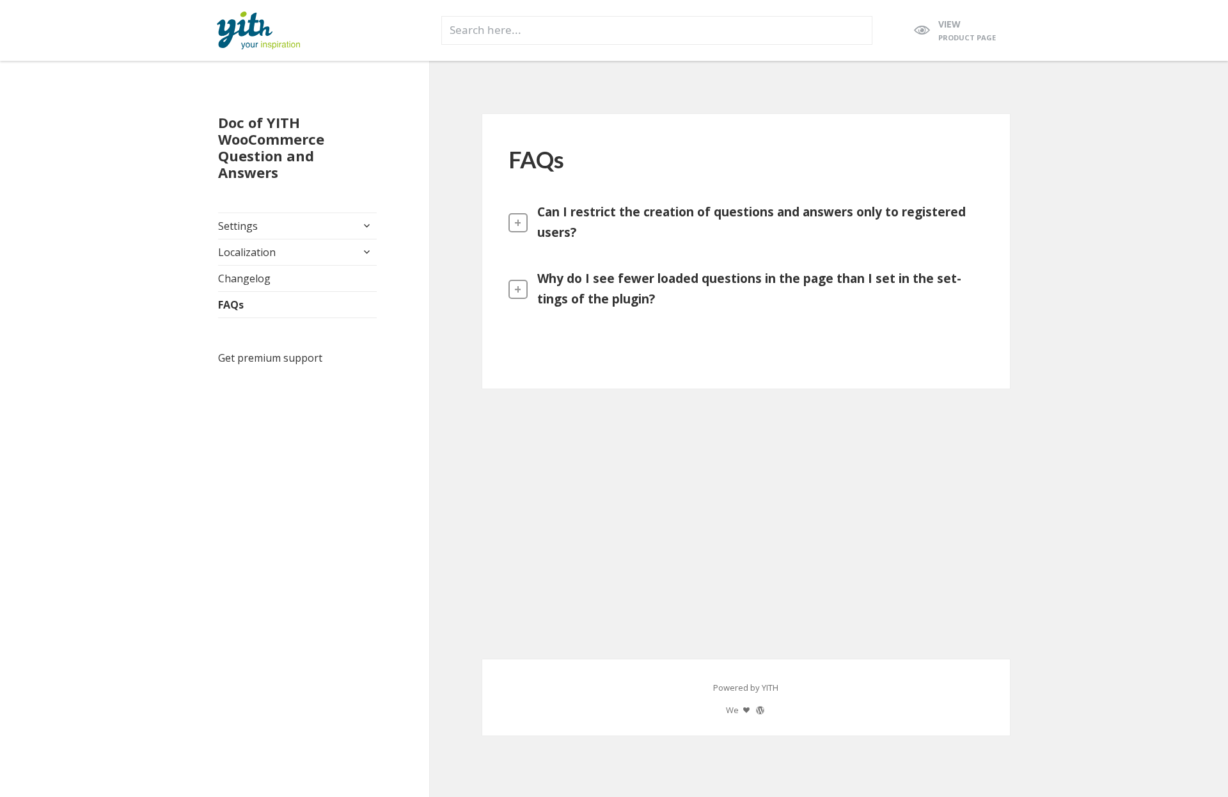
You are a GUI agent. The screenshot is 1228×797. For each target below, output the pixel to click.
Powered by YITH (745, 687)
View (967, 30)
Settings (238, 226)
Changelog (244, 278)
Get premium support (270, 358)
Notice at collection (56, 750)
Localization (247, 252)
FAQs (231, 305)
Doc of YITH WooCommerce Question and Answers (271, 147)
